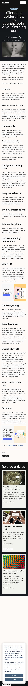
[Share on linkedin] (3, 456)
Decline (14, 679)
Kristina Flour (11, 445)
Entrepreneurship (8, 549)
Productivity (14, 8)
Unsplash (20, 445)
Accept (14, 675)
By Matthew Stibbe (12, 37)
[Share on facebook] (5, 456)
